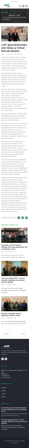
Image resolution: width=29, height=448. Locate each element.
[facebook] (2, 359)
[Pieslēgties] (23, 6)
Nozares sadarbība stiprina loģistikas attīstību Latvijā (11, 314)
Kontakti (3, 396)
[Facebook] (18, 217)
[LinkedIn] (26, 217)
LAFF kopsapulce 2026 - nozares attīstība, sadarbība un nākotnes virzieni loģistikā (13, 280)
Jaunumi (3, 393)
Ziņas (2, 54)
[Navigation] (20, 6)
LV (14, 1)
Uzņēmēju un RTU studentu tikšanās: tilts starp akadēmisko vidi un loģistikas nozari (14, 247)
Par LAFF (3, 390)
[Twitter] (22, 217)
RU (12, 1)
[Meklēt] (26, 6)
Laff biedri (3, 387)
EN (16, 1)
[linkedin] (6, 359)
